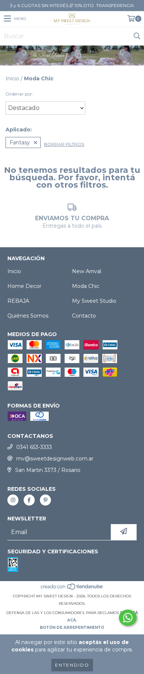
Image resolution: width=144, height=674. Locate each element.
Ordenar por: (19, 94)
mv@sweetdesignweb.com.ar (54, 458)
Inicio (12, 78)
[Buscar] (136, 36)
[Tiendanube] (72, 588)
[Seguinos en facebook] (29, 500)
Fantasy (20, 142)
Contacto (84, 315)
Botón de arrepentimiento (72, 627)
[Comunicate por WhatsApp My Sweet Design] (128, 618)
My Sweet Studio (94, 301)
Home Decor (24, 286)
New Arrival (86, 271)
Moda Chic (85, 286)
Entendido (72, 665)
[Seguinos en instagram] (12, 500)
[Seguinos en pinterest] (45, 500)
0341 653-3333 (34, 447)
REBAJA (18, 301)
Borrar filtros (64, 144)
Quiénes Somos (27, 315)
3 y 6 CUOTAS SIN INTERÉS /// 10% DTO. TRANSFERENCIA (72, 5)
